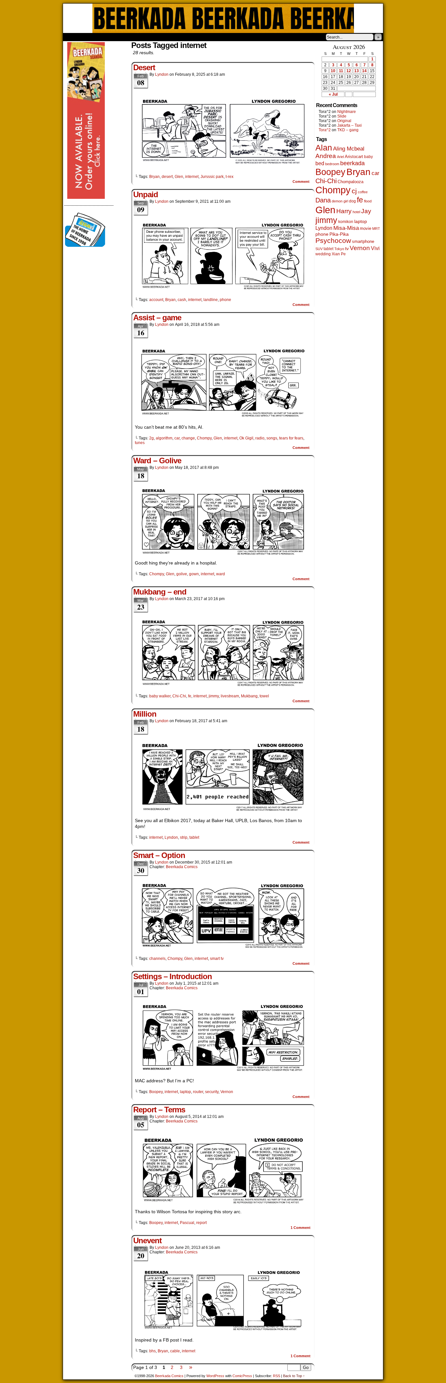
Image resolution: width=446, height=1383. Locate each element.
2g (151, 438)
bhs (152, 1351)
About (91, 37)
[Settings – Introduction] (223, 1071)
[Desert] (223, 165)
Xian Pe (339, 254)
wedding (323, 254)
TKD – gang (347, 130)
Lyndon (161, 74)
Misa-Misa (346, 228)
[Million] (223, 811)
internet (192, 176)
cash (182, 299)
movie (365, 228)
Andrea (325, 155)
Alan (323, 147)
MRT (376, 228)
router (198, 1091)
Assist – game (157, 317)
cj (354, 191)
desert (167, 176)
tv (347, 248)
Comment (302, 181)
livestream (230, 696)
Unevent (147, 1240)
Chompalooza (350, 181)
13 (356, 71)
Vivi (375, 248)
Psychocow (333, 240)
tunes (140, 442)
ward (220, 574)
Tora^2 (325, 130)
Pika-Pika (339, 234)
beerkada (352, 163)
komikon (345, 221)
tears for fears (291, 438)
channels (157, 958)
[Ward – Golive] (223, 553)
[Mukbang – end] (223, 685)
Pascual (187, 1222)
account (156, 299)
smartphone (363, 241)
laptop (185, 1091)
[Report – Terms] (223, 1202)
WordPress (215, 1376)
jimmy (214, 696)
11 (341, 71)
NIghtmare (346, 111)
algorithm (164, 438)
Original (344, 121)
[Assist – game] (223, 418)
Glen (179, 176)
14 (364, 71)
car (177, 438)
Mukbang (249, 696)
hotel (356, 212)
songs (271, 438)
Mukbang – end (159, 591)
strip (183, 837)
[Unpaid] (223, 288)
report (201, 1222)
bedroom (332, 164)
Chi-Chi (179, 696)
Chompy (204, 438)
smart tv (217, 958)
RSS (276, 1376)
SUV (319, 249)
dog (352, 201)
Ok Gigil (246, 438)
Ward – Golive (157, 460)
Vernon (226, 1091)
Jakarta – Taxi (349, 125)
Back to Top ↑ (294, 1376)
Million (144, 713)
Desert (144, 67)
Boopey (156, 1091)
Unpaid (145, 194)
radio (259, 438)
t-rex (229, 176)
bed (319, 163)
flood (368, 201)
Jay (366, 211)
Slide (341, 116)
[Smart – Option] (223, 947)
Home (72, 37)
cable (175, 1351)
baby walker (159, 696)
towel (264, 696)
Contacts (136, 37)
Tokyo (339, 249)
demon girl (340, 201)
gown (194, 574)
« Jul (333, 94)
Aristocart (354, 156)
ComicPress (242, 1376)
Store (111, 37)
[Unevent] (223, 1330)
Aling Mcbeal (348, 148)
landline (210, 299)
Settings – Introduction (172, 976)
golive (181, 574)
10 (333, 71)
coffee (363, 192)
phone (225, 299)
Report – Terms (159, 1109)
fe (189, 696)
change (188, 438)
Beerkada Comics (223, 18)
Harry (344, 211)
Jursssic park (212, 176)
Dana (323, 200)
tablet (194, 837)
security (211, 1091)
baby (368, 156)
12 (348, 71)
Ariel (340, 157)
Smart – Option (159, 855)
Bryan (154, 176)
